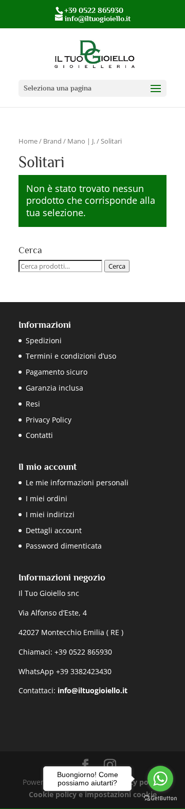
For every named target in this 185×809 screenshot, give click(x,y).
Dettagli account (54, 530)
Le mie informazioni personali (77, 482)
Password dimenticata (64, 546)
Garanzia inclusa (54, 388)
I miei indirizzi (50, 514)
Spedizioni (44, 340)
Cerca (116, 266)
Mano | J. (81, 141)
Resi (33, 404)
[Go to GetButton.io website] (160, 798)
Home (28, 141)
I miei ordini (46, 498)
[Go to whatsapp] (160, 779)
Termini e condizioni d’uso (71, 356)
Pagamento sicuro (56, 372)
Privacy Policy (48, 420)
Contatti (39, 435)
